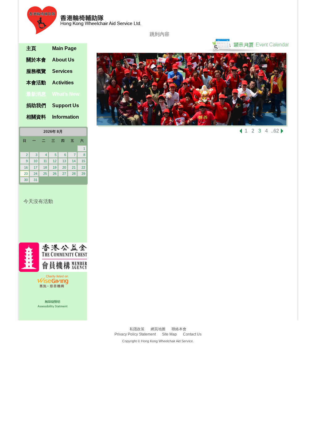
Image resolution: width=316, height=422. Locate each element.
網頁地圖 (158, 329)
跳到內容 (159, 34)
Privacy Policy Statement (135, 334)
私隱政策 (137, 329)
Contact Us (192, 334)
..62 (275, 131)
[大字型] (82, 40)
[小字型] (61, 40)
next (284, 131)
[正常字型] (72, 40)
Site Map (169, 334)
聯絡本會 (179, 329)
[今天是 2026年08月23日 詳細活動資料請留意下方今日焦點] (53, 156)
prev (241, 132)
